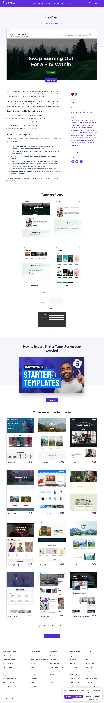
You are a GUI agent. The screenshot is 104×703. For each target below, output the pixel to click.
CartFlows (33, 671)
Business (79, 140)
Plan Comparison (74, 682)
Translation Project (55, 671)
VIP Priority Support (75, 675)
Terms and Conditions (92, 675)
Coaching (88, 110)
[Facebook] (4, 698)
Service (95, 138)
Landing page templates (9, 686)
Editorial (90, 120)
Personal (89, 112)
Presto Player (34, 675)
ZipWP (32, 667)
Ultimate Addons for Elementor (39, 659)
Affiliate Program (54, 675)
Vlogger (87, 122)
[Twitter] (6, 698)
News (86, 120)
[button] (49, 3)
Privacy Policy (89, 667)
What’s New (53, 659)
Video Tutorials (74, 667)
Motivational (75, 138)
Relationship (88, 135)
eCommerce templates (9, 656)
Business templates (8, 667)
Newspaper (80, 122)
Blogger (73, 120)
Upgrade (72, 663)
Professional (82, 142)
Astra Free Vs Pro (74, 678)
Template (83, 125)
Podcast (73, 125)
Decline (97, 696)
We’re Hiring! (89, 682)
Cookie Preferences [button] (91, 686)
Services (73, 140)
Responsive (81, 130)
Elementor (89, 127)
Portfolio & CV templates (10, 671)
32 (60, 625)
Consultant (74, 142)
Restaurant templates (9, 682)
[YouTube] (12, 698)
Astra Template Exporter (56, 667)
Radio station (82, 127)
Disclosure (88, 671)
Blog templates (7, 675)
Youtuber (93, 122)
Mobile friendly (90, 130)
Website (92, 125)
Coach (95, 133)
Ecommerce (75, 112)
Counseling (80, 135)
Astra (88, 125)
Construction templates (9, 678)
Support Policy (90, 663)
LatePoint (33, 686)
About (87, 656)
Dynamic (74, 133)
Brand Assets (53, 682)
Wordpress (74, 130)
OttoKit (32, 682)
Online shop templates (9, 659)
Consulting (89, 140)
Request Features (75, 686)
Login (71, 656)
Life (93, 135)
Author (81, 120)
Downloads (73, 659)
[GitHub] (9, 698)
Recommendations (55, 663)
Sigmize (32, 663)
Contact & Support (75, 671)
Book (83, 110)
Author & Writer (76, 110)
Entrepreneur (88, 138)
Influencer (74, 127)
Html (78, 133)
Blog (77, 120)
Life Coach (82, 112)
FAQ (51, 678)
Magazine (74, 122)
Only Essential (78, 696)
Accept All (68, 696)
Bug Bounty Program (91, 678)
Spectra (32, 656)
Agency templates (8, 663)
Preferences (88, 696)
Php (85, 133)
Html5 (82, 133)
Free (78, 145)
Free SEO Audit (54, 656)
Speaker (81, 138)
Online (79, 125)
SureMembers (34, 678)
